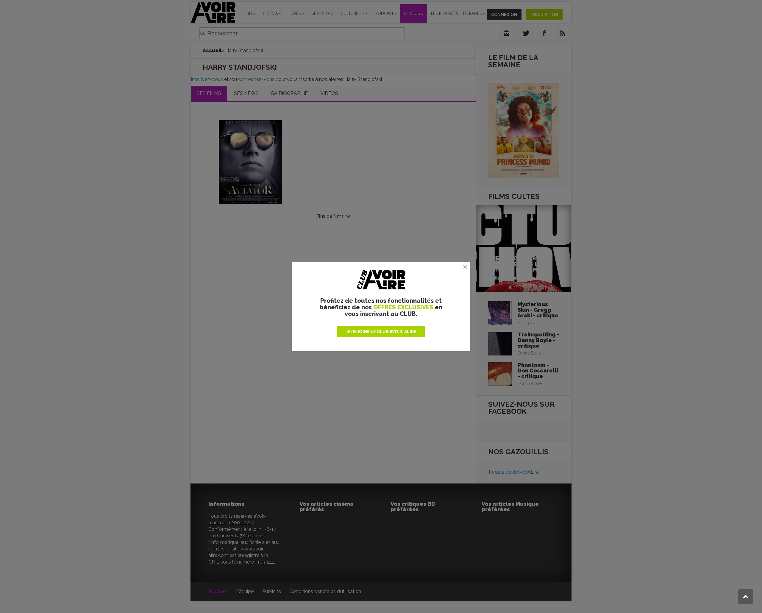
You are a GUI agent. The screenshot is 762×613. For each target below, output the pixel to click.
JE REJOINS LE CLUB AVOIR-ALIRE (381, 331)
